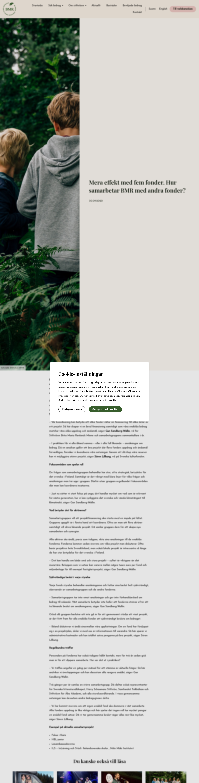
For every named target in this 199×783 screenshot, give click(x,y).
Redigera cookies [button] (72, 409)
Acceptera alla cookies (105, 409)
